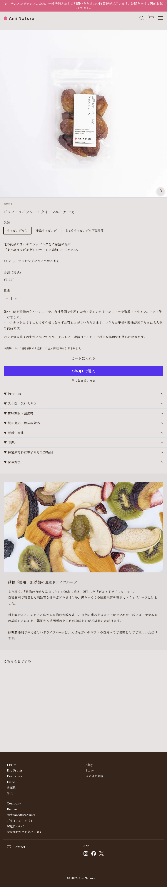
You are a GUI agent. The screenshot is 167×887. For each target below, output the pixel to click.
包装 (7, 222)
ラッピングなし (17, 230)
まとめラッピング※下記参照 (84, 230)
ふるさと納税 (95, 776)
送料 (39, 348)
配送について (16, 826)
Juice (11, 782)
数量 (7, 290)
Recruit (13, 809)
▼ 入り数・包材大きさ (20, 403)
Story (90, 770)
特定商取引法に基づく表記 (25, 832)
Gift (10, 793)
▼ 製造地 (11, 442)
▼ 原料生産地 (14, 433)
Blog (89, 765)
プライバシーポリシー (22, 820)
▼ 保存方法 (12, 462)
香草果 (11, 787)
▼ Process (12, 393)
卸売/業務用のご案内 (21, 815)
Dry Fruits (15, 770)
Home (8, 203)
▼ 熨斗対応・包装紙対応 (22, 423)
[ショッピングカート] (151, 18)
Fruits (12, 765)
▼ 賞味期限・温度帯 (18, 413)
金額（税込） (13, 272)
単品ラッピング (46, 230)
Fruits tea (14, 776)
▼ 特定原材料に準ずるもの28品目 (28, 452)
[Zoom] (161, 191)
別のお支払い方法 (83, 380)
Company (14, 803)
